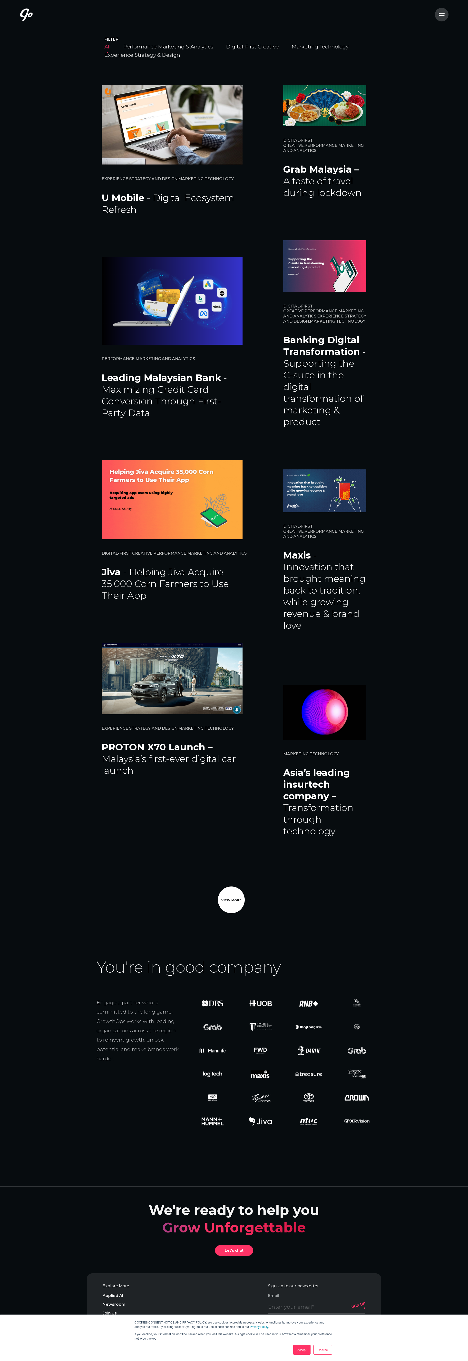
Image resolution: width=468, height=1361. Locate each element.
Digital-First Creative (252, 46)
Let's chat (234, 1250)
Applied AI (113, 1295)
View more (231, 900)
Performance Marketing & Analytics (168, 46)
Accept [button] (301, 1350)
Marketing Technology (320, 46)
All (107, 46)
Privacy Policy (259, 1326)
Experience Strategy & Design (142, 55)
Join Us (110, 1313)
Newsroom (114, 1304)
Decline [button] (323, 1350)
